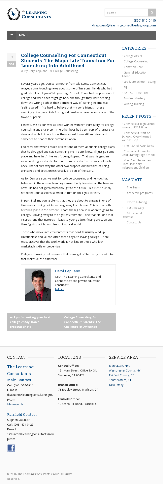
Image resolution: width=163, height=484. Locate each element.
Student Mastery (134, 98)
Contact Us (134, 222)
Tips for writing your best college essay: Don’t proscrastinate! (30, 322)
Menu (22, 35)
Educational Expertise (132, 215)
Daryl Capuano (38, 71)
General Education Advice (134, 74)
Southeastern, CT (120, 380)
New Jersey (116, 385)
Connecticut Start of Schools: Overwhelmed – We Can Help (137, 136)
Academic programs (140, 193)
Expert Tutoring (137, 202)
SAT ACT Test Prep (136, 93)
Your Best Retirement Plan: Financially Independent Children (137, 163)
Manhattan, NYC (119, 366)
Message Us (15, 404)
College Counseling (65, 71)
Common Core (133, 67)
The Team (133, 187)
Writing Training (134, 104)
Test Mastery (135, 208)
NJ (125, 87)
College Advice (133, 56)
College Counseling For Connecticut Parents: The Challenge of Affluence (82, 322)
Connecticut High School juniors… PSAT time (138, 125)
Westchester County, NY (124, 370)
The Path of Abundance (139, 145)
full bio (59, 289)
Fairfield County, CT (121, 375)
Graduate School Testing (140, 81)
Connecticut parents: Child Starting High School (138, 153)
